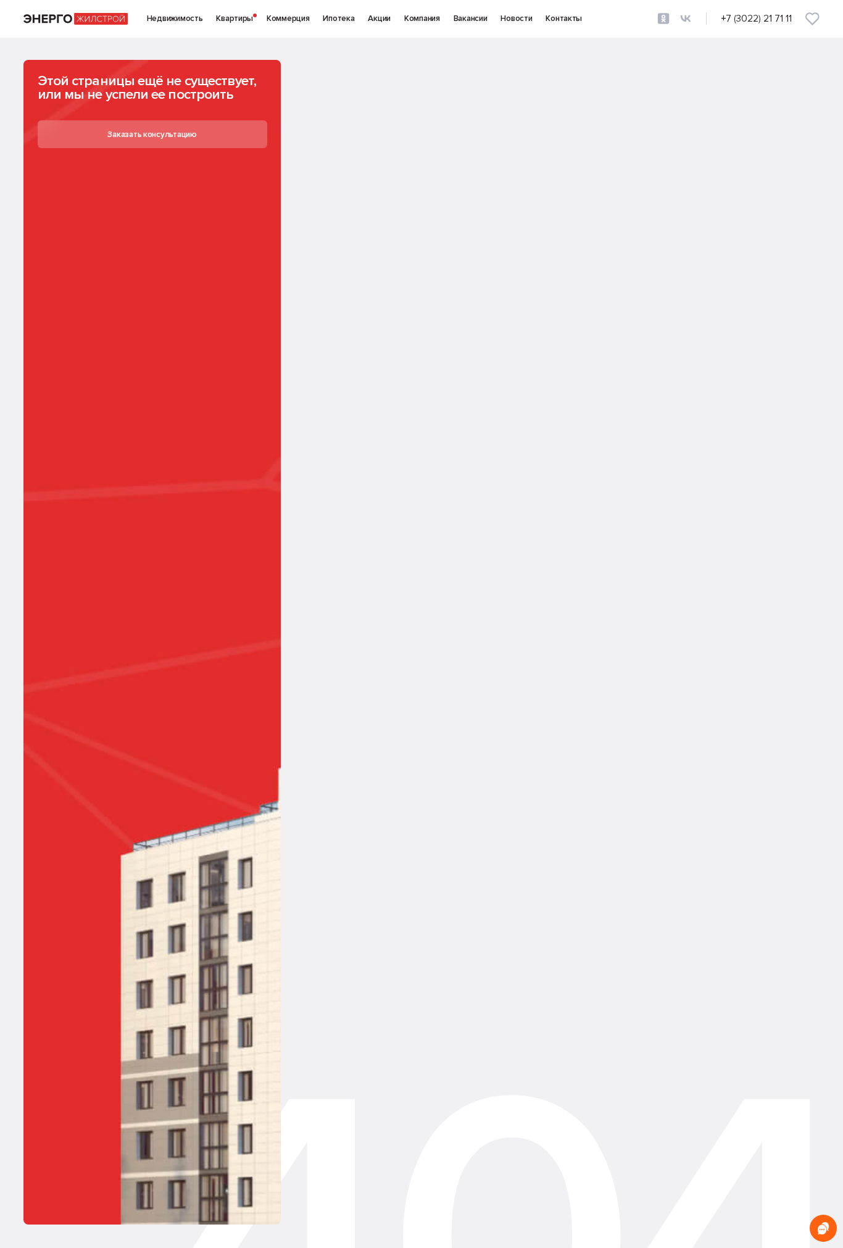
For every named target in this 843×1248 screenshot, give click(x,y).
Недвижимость (175, 18)
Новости (516, 18)
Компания (422, 18)
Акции (379, 18)
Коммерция (288, 18)
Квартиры (234, 18)
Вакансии (471, 18)
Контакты (564, 18)
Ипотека (338, 18)
